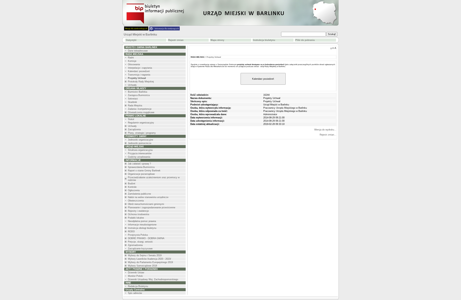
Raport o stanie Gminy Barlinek (144, 170)
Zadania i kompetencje (139, 109)
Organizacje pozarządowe (141, 174)
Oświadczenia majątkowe (141, 112)
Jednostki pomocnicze (139, 143)
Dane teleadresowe (138, 50)
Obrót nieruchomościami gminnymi (146, 204)
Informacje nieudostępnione (142, 224)
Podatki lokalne (136, 217)
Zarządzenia (134, 129)
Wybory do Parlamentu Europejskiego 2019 (150, 262)
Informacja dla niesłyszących (167, 28)
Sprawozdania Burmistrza (141, 167)
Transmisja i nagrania (139, 74)
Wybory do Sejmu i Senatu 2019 (145, 255)
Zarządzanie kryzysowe (140, 248)
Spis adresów (135, 293)
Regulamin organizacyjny (141, 122)
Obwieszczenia (136, 200)
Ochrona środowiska (138, 214)
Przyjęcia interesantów (139, 153)
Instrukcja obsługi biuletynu (142, 228)
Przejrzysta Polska (138, 235)
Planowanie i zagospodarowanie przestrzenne (151, 207)
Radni (131, 57)
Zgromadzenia (135, 245)
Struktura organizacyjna (140, 150)
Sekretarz (133, 98)
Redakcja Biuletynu (138, 286)
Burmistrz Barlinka (137, 91)
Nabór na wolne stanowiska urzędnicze (148, 197)
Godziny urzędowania (139, 156)
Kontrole (132, 187)
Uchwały (132, 85)
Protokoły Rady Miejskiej (141, 81)
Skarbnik (132, 102)
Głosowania (134, 64)
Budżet (131, 183)
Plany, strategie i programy (142, 133)
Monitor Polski (135, 276)
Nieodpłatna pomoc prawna (142, 221)
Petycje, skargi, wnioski (140, 241)
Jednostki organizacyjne (140, 139)
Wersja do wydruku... (325, 129)
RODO (131, 231)
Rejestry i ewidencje (138, 211)
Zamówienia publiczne (139, 193)
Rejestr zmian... (328, 134)
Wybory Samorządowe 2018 (142, 265)
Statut (131, 119)
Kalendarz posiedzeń (139, 71)
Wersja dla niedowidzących (136, 28)
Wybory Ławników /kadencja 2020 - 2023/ (149, 258)
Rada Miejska (135, 105)
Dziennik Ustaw (136, 272)
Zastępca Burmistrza (139, 95)
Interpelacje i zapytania (140, 67)
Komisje (132, 61)
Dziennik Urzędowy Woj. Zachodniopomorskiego (153, 279)
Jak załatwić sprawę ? (139, 163)
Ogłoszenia (134, 190)
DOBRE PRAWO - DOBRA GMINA (146, 238)
